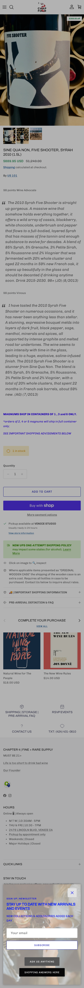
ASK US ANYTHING (42, 961)
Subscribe (42, 945)
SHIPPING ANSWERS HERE (42, 972)
